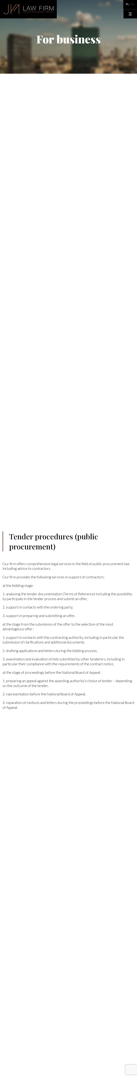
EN (132, 4)
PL (127, 4)
